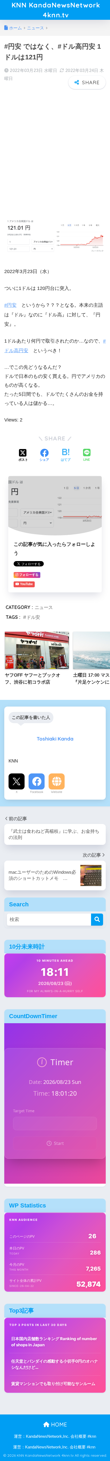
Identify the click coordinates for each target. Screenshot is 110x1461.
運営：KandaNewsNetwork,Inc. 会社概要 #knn (55, 1436)
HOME (58, 1424)
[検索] (97, 920)
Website (56, 792)
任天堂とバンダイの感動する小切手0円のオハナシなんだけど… (54, 1364)
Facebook (36, 792)
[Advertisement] (55, 150)
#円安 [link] (10, 305)
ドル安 (33, 617)
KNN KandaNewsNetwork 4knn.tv (55, 10)
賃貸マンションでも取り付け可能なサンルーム (53, 1383)
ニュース (44, 607)
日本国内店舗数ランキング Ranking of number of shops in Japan (54, 1341)
